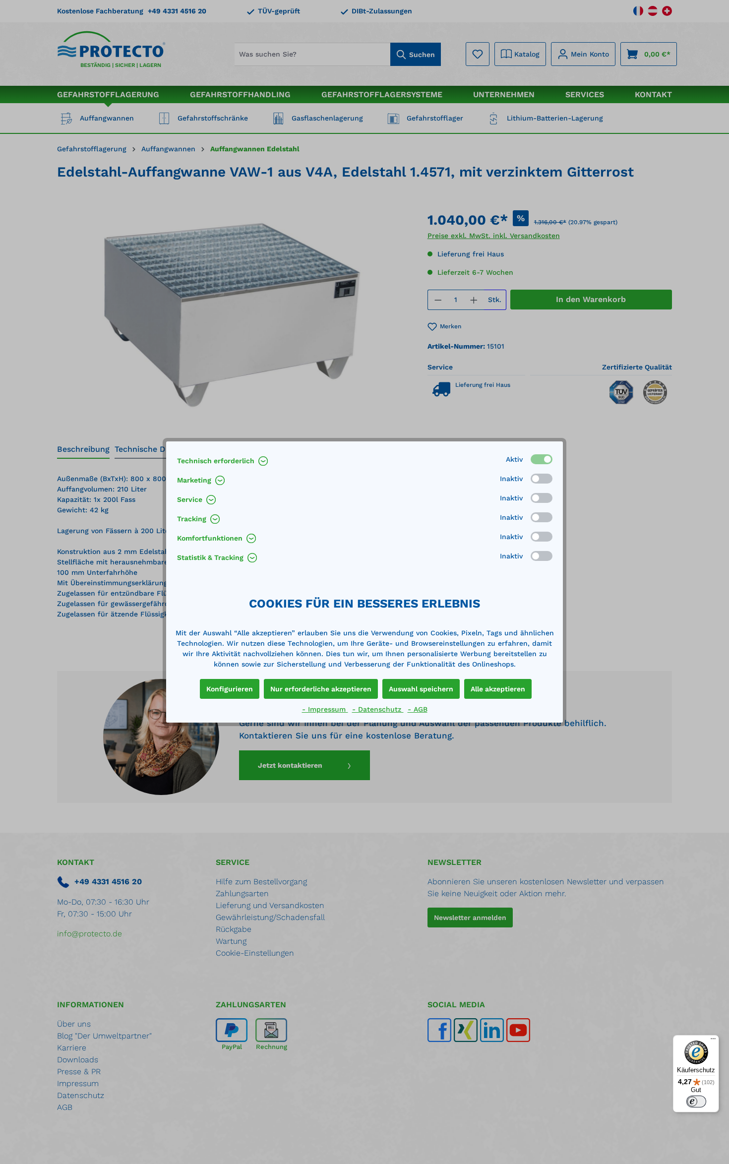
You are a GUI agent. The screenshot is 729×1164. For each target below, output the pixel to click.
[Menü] (713, 1041)
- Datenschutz (378, 709)
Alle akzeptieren (498, 689)
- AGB (417, 709)
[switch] (696, 1101)
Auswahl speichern (421, 689)
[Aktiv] (541, 459)
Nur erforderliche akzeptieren (320, 689)
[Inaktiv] (541, 479)
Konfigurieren (229, 689)
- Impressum (325, 709)
